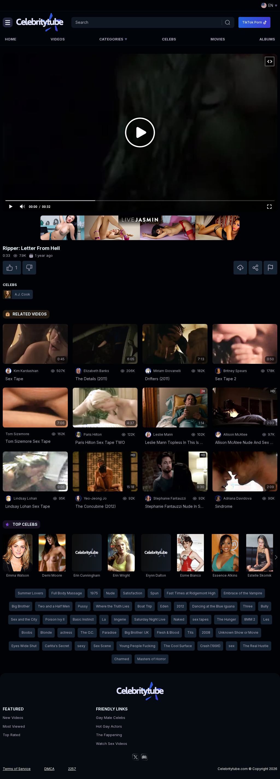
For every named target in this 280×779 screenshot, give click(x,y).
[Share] (255, 268)
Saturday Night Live (149, 619)
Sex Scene (102, 646)
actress (66, 632)
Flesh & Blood (168, 632)
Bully (265, 606)
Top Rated (11, 735)
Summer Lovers (30, 593)
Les (266, 619)
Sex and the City (24, 619)
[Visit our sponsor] (140, 228)
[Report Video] (270, 268)
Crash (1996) (210, 646)
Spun (154, 593)
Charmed (121, 659)
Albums (267, 39)
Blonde (46, 632)
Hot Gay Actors (109, 726)
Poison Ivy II (55, 619)
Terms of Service (17, 769)
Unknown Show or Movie (238, 632)
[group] (18, 557)
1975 (94, 593)
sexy (81, 646)
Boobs (27, 632)
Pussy (83, 606)
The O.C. (87, 632)
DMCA (49, 769)
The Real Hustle (256, 646)
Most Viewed (14, 726)
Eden (164, 606)
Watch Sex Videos (111, 743)
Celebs (169, 39)
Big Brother (21, 606)
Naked (179, 619)
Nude (110, 593)
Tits (190, 632)
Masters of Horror (151, 659)
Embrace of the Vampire (243, 593)
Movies (218, 39)
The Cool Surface (178, 646)
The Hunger (226, 619)
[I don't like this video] (29, 268)
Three (248, 606)
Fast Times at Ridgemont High (191, 593)
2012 (180, 606)
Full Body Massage (66, 593)
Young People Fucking (137, 646)
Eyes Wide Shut (24, 646)
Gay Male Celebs (110, 717)
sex (232, 646)
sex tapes (200, 619)
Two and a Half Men (54, 606)
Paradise (109, 632)
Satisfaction (132, 593)
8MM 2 (249, 619)
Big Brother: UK (137, 632)
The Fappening (109, 735)
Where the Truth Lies (112, 606)
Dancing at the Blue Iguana (213, 606)
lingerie (120, 619)
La (104, 619)
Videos (58, 39)
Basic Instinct (83, 619)
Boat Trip (145, 606)
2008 (206, 632)
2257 (72, 769)
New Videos (13, 717)
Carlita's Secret (57, 646)
